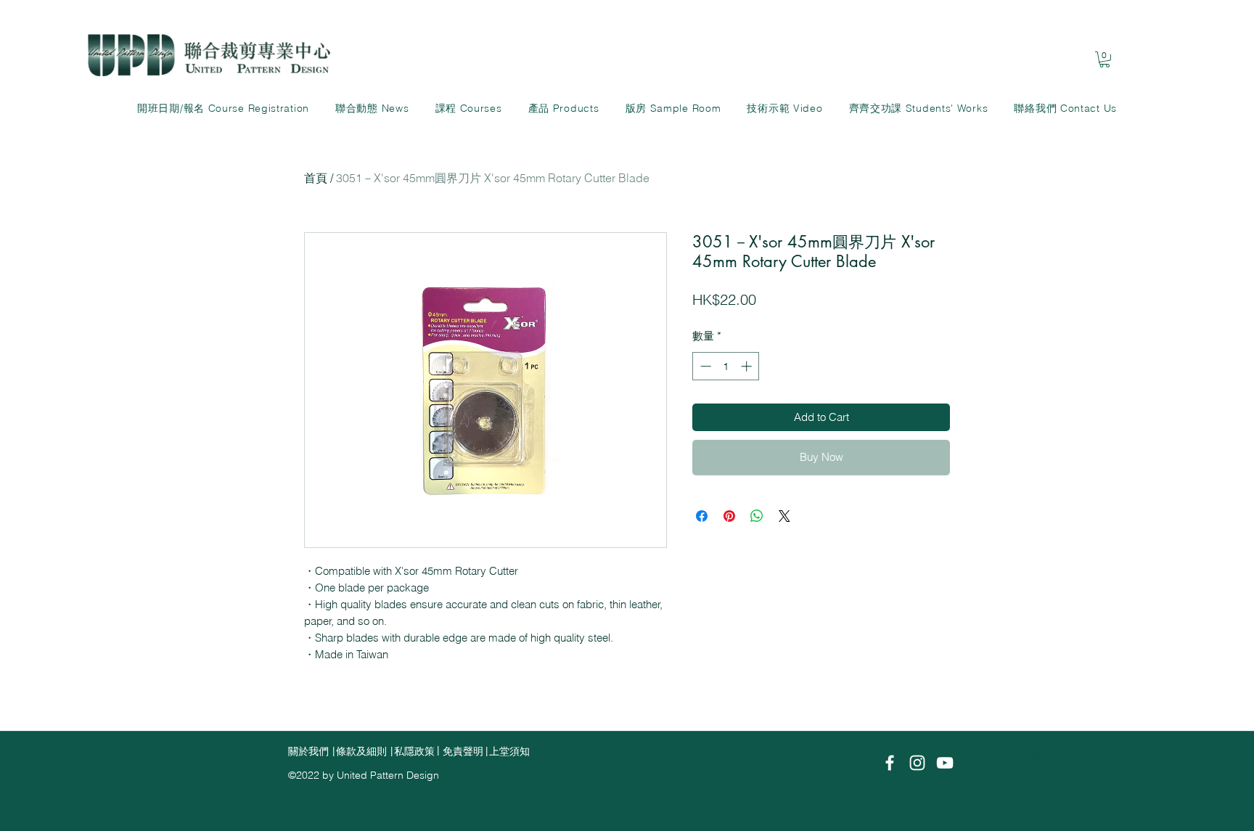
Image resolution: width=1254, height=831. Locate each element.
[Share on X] (784, 516)
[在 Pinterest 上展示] (729, 516)
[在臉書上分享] (701, 516)
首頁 (315, 178)
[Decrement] (704, 366)
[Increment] (748, 366)
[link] (1104, 59)
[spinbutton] (726, 366)
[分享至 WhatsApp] (757, 516)
